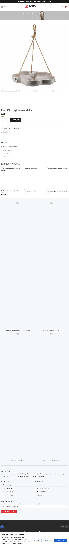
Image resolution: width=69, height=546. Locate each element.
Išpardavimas (40, 495)
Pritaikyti (36, 540)
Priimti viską (61, 540)
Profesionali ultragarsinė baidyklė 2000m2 (10, 191)
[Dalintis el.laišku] (5, 132)
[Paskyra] (62, 7)
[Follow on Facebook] (2, 527)
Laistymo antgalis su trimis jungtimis (57, 191)
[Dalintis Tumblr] (8, 132)
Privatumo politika (8, 495)
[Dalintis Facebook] (2, 132)
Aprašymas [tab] (4, 142)
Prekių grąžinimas (8, 488)
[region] (34, 539)
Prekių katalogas (41, 491)
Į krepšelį (16, 120)
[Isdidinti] (3, 86)
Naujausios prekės (42, 485)
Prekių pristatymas (8, 485)
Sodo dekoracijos (40, 13)
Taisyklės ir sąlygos (8, 491)
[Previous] (4, 56)
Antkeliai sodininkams (30, 191)
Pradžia (25, 13)
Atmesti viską (48, 540)
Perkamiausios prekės (43, 488)
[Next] (64, 56)
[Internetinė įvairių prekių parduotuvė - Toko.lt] (34, 6)
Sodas (31, 13)
